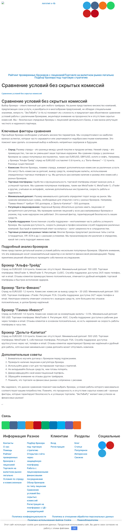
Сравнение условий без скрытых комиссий (22, 93)
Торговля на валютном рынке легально (89, 75)
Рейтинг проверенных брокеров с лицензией (36, 75)
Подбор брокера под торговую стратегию (61, 77)
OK (74, 528)
